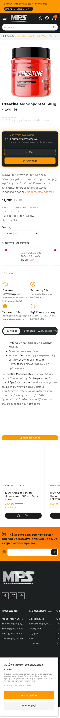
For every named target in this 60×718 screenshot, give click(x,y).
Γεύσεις (6, 227)
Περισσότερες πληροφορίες (17, 685)
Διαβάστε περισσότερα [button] (40, 192)
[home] (9, 36)
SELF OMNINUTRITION (15, 485)
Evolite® (14, 211)
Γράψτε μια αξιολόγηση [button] (36, 120)
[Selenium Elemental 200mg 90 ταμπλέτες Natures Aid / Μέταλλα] (11, 256)
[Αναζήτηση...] (54, 27)
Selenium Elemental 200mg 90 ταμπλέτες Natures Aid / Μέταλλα (33, 255)
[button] (23, 516)
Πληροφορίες (10, 611)
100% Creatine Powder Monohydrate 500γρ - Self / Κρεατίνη (22, 496)
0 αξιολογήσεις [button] (11, 120)
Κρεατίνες (9, 273)
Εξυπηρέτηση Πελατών (41, 611)
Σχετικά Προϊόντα (30, 438)
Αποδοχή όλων (29, 695)
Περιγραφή (12, 331)
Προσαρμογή (29, 706)
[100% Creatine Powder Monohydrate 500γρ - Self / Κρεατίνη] (23, 463)
